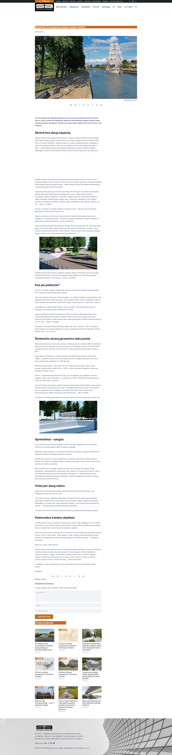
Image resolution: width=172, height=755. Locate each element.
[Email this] (71, 105)
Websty (86, 748)
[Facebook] (45, 743)
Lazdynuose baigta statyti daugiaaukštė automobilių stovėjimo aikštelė (91, 675)
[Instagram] (48, 743)
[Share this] (75, 105)
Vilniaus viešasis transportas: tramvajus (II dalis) (44, 674)
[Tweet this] (79, 105)
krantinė (43, 579)
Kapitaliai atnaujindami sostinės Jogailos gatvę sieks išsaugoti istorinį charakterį (91, 647)
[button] (136, 7)
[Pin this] (88, 105)
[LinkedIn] (51, 743)
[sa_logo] (44, 7)
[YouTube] (54, 743)
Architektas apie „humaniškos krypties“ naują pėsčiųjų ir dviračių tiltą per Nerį (44, 647)
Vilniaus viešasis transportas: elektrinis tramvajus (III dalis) (67, 646)
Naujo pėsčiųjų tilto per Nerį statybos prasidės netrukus (91, 703)
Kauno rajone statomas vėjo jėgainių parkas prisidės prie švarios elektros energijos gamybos (68, 705)
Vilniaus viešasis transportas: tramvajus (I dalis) (68, 674)
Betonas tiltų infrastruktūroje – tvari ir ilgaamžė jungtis (44, 703)
